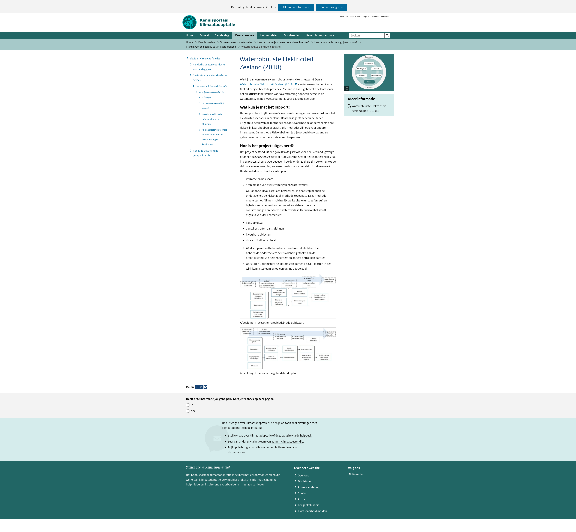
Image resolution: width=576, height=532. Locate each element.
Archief (302, 499)
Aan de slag (222, 35)
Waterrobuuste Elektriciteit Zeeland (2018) (268, 84)
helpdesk (306, 435)
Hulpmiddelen (269, 35)
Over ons (344, 16)
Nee (193, 411)
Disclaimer (304, 481)
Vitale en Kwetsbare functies (205, 58)
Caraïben (374, 16)
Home (190, 35)
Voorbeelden (292, 35)
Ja (192, 405)
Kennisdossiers (244, 35)
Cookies (271, 7)
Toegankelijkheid (309, 505)
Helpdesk (385, 16)
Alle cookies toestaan (296, 7)
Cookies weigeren (332, 7)
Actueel (204, 35)
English (366, 16)
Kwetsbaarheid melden (312, 511)
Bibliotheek (355, 16)
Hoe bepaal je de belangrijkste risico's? (211, 86)
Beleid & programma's (320, 35)
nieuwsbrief (239, 452)
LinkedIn (283, 447)
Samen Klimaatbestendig (287, 441)
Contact (303, 493)
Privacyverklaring (308, 487)
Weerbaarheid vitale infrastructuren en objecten (212, 119)
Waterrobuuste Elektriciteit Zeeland (369, 108)
